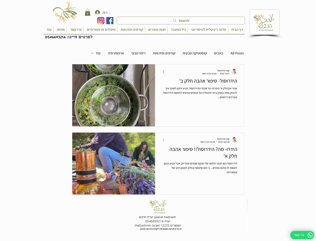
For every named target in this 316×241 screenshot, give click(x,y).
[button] (88, 12)
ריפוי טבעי (138, 53)
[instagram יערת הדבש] (100, 20)
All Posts (237, 53)
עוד (98, 53)
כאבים (218, 53)
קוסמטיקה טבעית (195, 53)
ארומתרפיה (116, 53)
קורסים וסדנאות (164, 53)
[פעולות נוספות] (162, 72)
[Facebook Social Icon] (109, 20)
